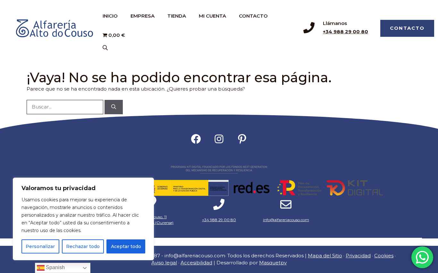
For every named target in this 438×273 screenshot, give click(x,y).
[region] (83, 219)
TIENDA (176, 16)
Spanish (55, 267)
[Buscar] (114, 107)
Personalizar (40, 246)
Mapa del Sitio (325, 256)
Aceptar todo (126, 246)
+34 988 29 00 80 (345, 31)
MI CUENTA (212, 16)
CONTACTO (253, 16)
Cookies (383, 256)
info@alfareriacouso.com (286, 219)
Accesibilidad (196, 263)
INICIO (110, 16)
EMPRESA (143, 16)
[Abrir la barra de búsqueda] (106, 47)
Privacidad (358, 256)
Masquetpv (273, 263)
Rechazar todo (83, 246)
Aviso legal (164, 263)
